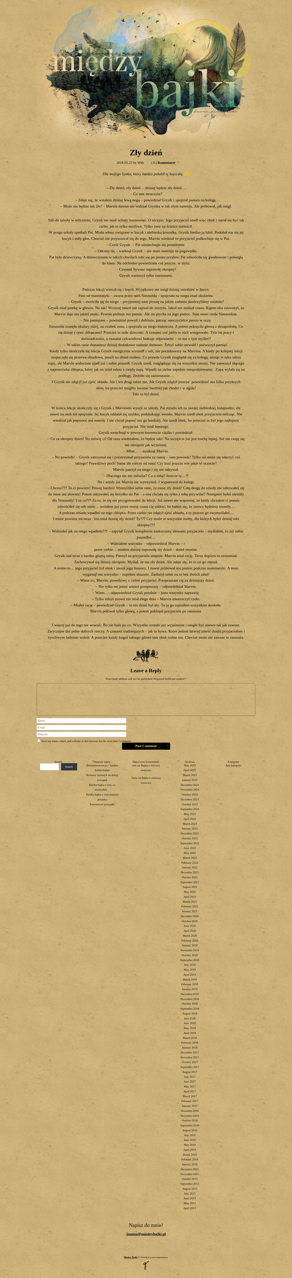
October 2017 (190, 1062)
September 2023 (189, 809)
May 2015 (190, 1203)
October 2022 (190, 838)
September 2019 (189, 960)
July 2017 (190, 1076)
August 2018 (189, 1013)
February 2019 (189, 984)
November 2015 (189, 1174)
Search (58, 761)
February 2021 (189, 906)
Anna (134, 777)
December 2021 (190, 872)
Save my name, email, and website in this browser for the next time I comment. (86, 741)
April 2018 (189, 1033)
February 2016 (189, 1159)
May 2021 (190, 891)
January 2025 (190, 780)
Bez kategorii (233, 765)
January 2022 (190, 867)
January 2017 (190, 1106)
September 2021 (189, 882)
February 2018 (189, 1042)
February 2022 (189, 862)
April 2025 (189, 770)
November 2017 (189, 1057)
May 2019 (190, 969)
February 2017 (189, 1101)
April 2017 (189, 1091)
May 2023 (190, 814)
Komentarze (163, 162)
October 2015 (190, 1178)
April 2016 (189, 1149)
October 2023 (190, 804)
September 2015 (189, 1183)
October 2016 (190, 1120)
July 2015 (190, 1193)
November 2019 (189, 950)
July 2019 (190, 964)
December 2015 (190, 1169)
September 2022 (189, 843)
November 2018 (189, 999)
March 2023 (190, 823)
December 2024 (190, 784)
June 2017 (190, 1081)
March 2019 (190, 979)
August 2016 (189, 1130)
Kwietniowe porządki (102, 804)
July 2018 (190, 1018)
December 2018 (190, 994)
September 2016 (189, 1125)
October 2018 (190, 1003)
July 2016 (190, 1135)
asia (134, 765)
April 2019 (189, 974)
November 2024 (189, 789)
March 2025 (190, 775)
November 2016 (189, 1115)
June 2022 (190, 848)
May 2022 (190, 852)
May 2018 (190, 1028)
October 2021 (190, 877)
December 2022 (190, 833)
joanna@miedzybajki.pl (146, 1234)
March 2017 (190, 1096)
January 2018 (190, 1047)
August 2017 (189, 1072)
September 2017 (189, 1067)
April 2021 (189, 896)
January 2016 (190, 1164)
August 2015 (189, 1188)
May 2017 (190, 1086)
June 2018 (190, 1023)
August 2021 (189, 887)
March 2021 (190, 901)
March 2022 (190, 857)
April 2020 (189, 930)
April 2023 (189, 818)
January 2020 (190, 945)
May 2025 (190, 765)
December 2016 (190, 1110)
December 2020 (190, 916)
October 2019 (190, 955)
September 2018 (189, 1008)
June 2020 (190, 925)
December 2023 (190, 799)
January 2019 (190, 989)
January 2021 (190, 911)
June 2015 (190, 1198)
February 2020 (189, 940)
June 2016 (190, 1140)
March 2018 (190, 1038)
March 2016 (190, 1154)
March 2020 (190, 935)
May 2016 (190, 1144)
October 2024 (190, 794)
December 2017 (190, 1052)
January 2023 (190, 828)
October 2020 (190, 921)
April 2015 (189, 1208)
